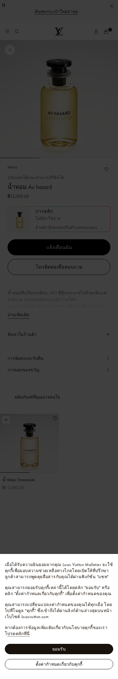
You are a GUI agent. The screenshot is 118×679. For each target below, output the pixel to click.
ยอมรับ (59, 649)
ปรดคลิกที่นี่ (18, 633)
